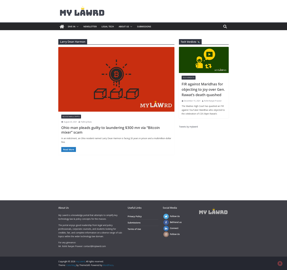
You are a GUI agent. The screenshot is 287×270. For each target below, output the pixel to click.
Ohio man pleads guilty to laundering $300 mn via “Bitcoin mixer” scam (110, 130)
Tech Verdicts (188, 78)
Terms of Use (134, 229)
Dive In (71, 26)
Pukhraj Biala (86, 122)
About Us (124, 26)
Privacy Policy (135, 216)
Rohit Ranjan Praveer (213, 101)
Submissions (144, 26)
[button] (77, 26)
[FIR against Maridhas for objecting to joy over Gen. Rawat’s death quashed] (204, 60)
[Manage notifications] (280, 263)
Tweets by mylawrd (188, 126)
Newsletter (90, 26)
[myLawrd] (61, 26)
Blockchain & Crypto (71, 117)
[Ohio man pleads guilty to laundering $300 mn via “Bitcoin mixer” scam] (116, 79)
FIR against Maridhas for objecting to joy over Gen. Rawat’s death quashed (203, 89)
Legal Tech (107, 26)
